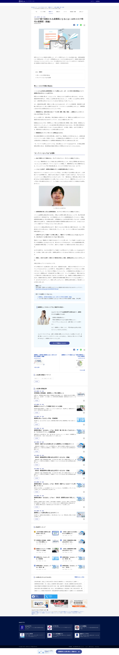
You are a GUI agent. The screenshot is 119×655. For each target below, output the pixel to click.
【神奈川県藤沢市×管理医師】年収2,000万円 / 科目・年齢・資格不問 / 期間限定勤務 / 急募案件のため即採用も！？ (59, 586)
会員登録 (98, 1)
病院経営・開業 (73, 11)
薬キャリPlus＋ (78, 612)
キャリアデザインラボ (42, 7)
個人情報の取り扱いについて (78, 646)
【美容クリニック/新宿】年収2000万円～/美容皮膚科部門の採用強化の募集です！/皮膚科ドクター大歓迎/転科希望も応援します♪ (59, 590)
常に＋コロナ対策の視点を (43, 75)
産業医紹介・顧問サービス (37, 612)
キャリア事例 (42, 11)
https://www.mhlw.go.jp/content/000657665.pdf (47, 289)
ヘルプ (86, 646)
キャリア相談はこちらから (59, 343)
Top (36, 11)
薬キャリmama (72, 612)
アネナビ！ (82, 611)
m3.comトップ (34, 7)
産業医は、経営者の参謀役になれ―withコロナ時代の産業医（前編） (55, 296)
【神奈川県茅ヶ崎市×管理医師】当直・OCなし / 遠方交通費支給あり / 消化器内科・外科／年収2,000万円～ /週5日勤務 (59, 588)
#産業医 (36, 381)
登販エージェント (35, 614)
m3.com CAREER (35, 611)
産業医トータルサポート (46, 612)
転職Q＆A (58, 11)
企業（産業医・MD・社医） (59, 7)
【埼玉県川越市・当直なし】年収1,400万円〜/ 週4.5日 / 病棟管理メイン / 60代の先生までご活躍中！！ (56, 581)
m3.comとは (97, 646)
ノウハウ (65, 11)
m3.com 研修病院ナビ (75, 611)
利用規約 (70, 646)
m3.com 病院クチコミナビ (65, 611)
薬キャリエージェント (56, 612)
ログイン (93, 1)
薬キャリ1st (66, 612)
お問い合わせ (91, 646)
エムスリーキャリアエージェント (45, 611)
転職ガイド (50, 7)
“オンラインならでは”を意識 (44, 77)
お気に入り (81, 11)
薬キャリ (62, 612)
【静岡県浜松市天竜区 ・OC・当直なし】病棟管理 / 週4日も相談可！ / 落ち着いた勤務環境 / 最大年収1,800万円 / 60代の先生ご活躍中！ (59, 583)
